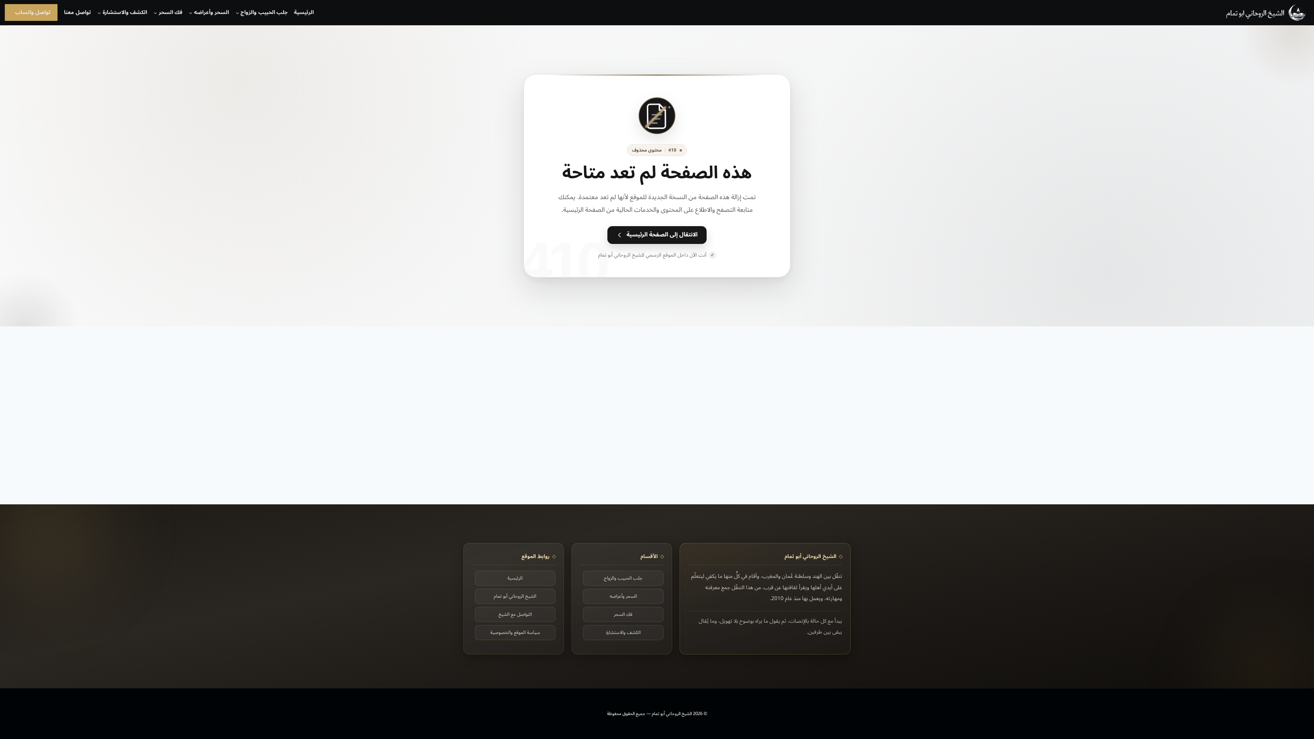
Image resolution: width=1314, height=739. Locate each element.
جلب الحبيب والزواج (623, 578)
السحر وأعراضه (623, 596)
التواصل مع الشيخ (515, 614)
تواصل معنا (77, 12)
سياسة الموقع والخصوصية (515, 632)
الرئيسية (304, 12)
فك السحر (623, 614)
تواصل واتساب (33, 12)
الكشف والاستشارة (623, 632)
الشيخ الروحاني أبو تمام (515, 596)
